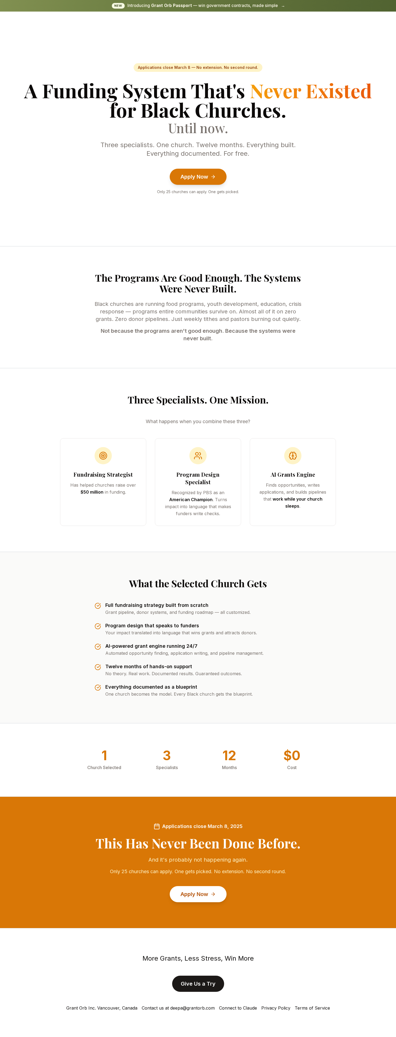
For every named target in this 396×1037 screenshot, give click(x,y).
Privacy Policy (275, 1008)
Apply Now (194, 177)
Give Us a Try (198, 984)
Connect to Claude (238, 1008)
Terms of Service (312, 1008)
